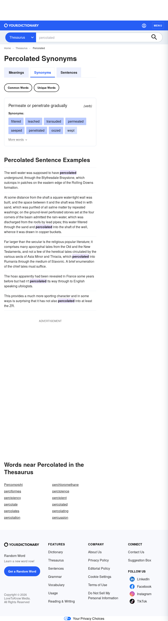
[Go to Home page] (21, 25)
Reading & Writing (61, 601)
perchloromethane (65, 484)
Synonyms (42, 72)
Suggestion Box (139, 560)
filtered (16, 121)
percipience (60, 491)
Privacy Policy (98, 560)
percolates (11, 510)
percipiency (12, 497)
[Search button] (156, 37)
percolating (60, 510)
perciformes (12, 491)
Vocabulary (56, 584)
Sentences (69, 72)
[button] (144, 25)
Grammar (55, 576)
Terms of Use (97, 584)
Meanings (16, 72)
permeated (76, 121)
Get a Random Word (22, 571)
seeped (16, 130)
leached (34, 121)
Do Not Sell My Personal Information (103, 595)
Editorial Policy (99, 568)
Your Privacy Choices (88, 618)
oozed (55, 130)
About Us (95, 552)
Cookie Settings (99, 576)
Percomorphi (13, 484)
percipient (59, 497)
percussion (60, 517)
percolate (11, 504)
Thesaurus (17, 37)
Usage (53, 593)
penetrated (36, 130)
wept (70, 130)
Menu (158, 25)
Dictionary (55, 552)
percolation (12, 517)
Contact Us (136, 552)
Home (7, 48)
